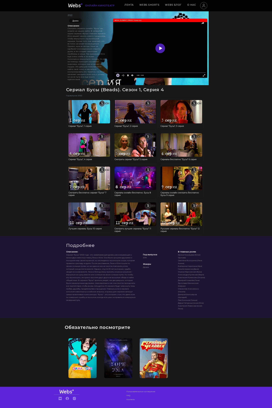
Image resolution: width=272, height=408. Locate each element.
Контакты (131, 399)
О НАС (191, 5)
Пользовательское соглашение (141, 391)
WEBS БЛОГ (173, 5)
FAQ (128, 395)
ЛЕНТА (129, 5)
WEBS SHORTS (149, 5)
